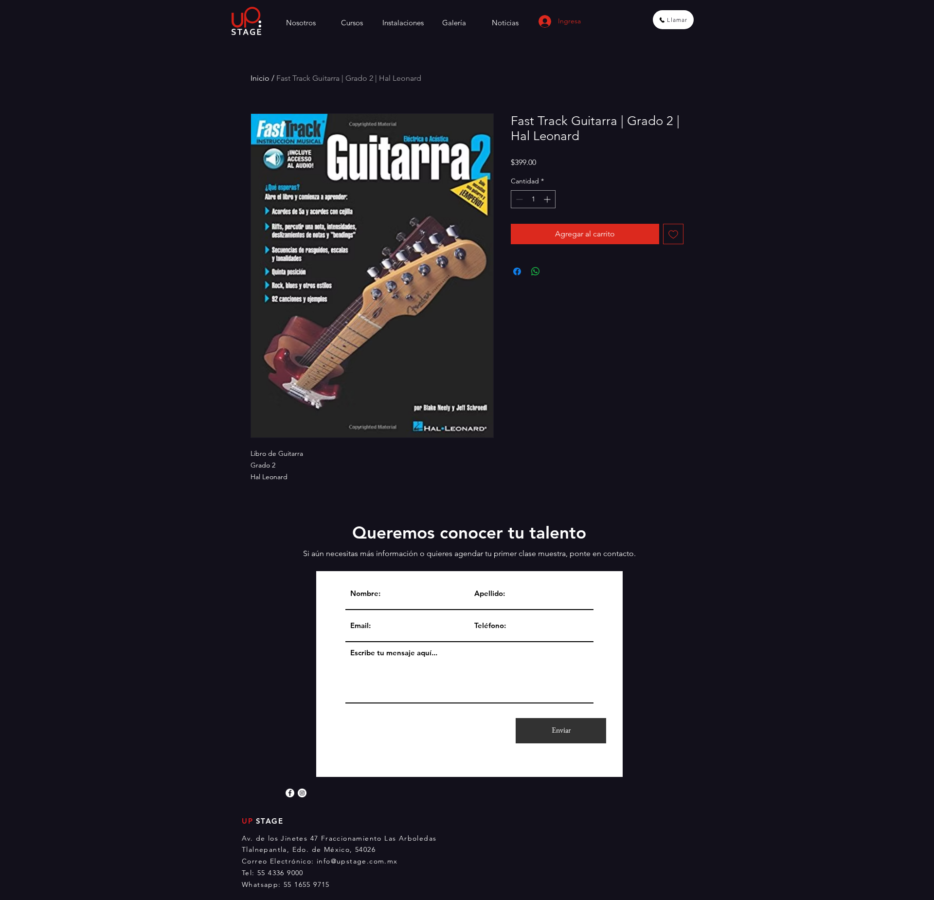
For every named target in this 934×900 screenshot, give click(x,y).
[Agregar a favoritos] (673, 234)
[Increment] (548, 199)
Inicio (260, 78)
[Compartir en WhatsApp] (535, 271)
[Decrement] (518, 199)
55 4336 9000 (280, 872)
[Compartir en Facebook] (517, 271)
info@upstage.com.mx (357, 861)
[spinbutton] (533, 199)
